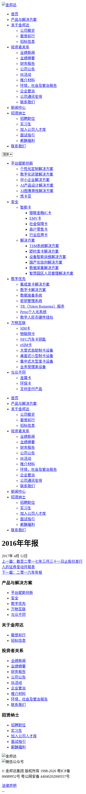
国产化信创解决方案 (45, 262)
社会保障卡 (38, 224)
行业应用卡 (38, 235)
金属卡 (25, 378)
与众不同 (18, 372)
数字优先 (18, 279)
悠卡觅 (25, 196)
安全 (14, 202)
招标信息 (27, 42)
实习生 (25, 124)
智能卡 (25, 207)
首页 (14, 14)
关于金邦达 (20, 25)
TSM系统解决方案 (44, 246)
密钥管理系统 (31, 301)
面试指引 (27, 135)
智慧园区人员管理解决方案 (51, 273)
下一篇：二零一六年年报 (22, 572)
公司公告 (27, 69)
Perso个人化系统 (33, 312)
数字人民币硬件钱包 (36, 317)
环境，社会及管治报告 (38, 86)
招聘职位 (27, 119)
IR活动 (25, 75)
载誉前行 (27, 36)
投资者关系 (20, 47)
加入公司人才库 (33, 130)
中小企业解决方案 (35, 180)
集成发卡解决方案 (35, 284)
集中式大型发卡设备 (36, 361)
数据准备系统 (31, 295)
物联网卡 (27, 334)
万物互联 (18, 323)
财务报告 (27, 64)
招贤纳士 (18, 113)
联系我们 (27, 102)
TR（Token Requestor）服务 (42, 306)
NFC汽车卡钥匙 (33, 339)
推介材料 (27, 80)
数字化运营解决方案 (36, 174)
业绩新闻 (27, 53)
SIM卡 (25, 328)
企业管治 (27, 91)
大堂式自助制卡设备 (36, 350)
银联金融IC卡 (40, 213)
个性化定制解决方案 (36, 169)
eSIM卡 (26, 345)
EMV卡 (35, 218)
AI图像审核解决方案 (36, 191)
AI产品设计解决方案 (36, 185)
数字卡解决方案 (33, 290)
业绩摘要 (27, 58)
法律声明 (9, 786)
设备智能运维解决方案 (47, 257)
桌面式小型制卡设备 (36, 356)
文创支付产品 (31, 389)
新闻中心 (18, 108)
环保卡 (25, 383)
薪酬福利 (27, 141)
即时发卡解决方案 (44, 251)
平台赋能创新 (22, 163)
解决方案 (27, 240)
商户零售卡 (38, 229)
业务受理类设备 (33, 367)
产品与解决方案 (24, 20)
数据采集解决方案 (44, 268)
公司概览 (27, 31)
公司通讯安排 (31, 97)
